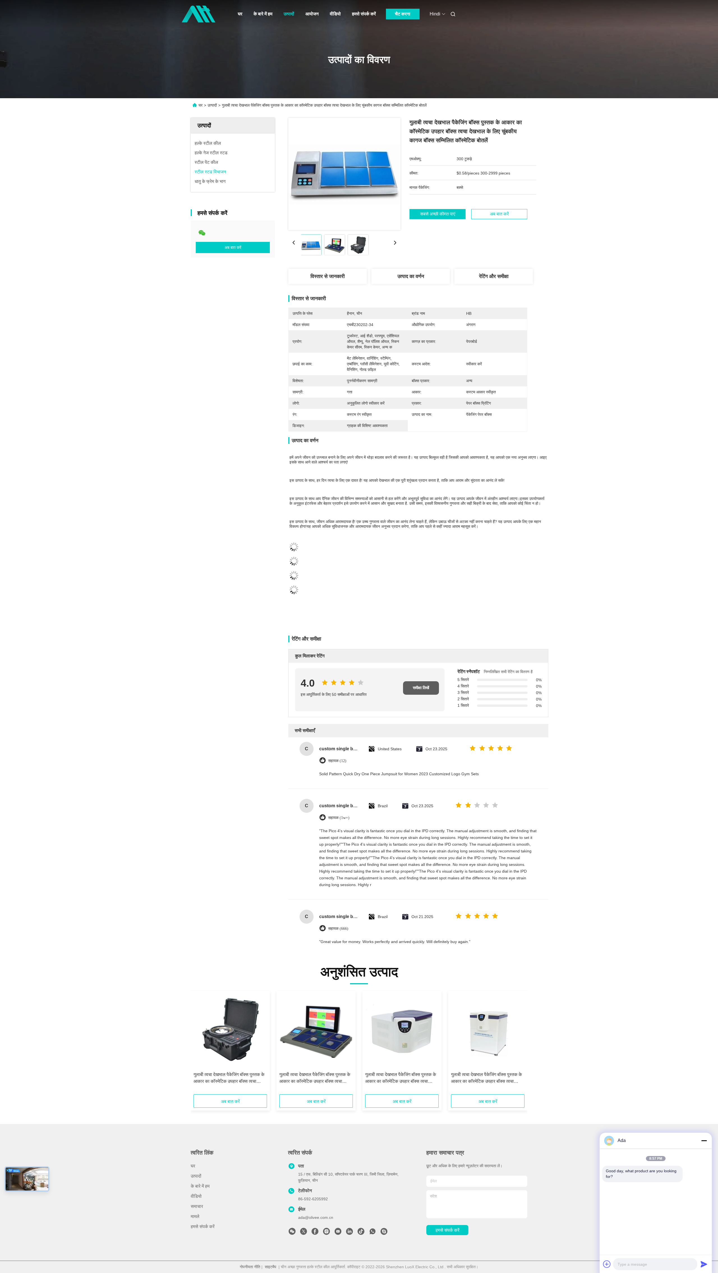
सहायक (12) (337, 761)
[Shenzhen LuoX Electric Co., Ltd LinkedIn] (349, 1233)
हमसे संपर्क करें (364, 14)
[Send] (703, 1264)
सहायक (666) (338, 928)
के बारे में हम (263, 14)
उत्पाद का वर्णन (410, 276)
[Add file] (607, 1264)
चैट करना (402, 14)
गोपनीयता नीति (250, 1267)
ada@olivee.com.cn (315, 1217)
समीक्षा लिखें (421, 688)
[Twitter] (303, 1233)
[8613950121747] (372, 1233)
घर (240, 14)
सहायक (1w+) (338, 818)
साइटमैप (270, 1267)
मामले (195, 1216)
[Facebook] (315, 1233)
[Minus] (704, 1140)
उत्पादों (289, 14)
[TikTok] (361, 1233)
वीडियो (335, 14)
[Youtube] (338, 1233)
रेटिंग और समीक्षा (493, 276)
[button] (201, 1045)
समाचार (197, 1206)
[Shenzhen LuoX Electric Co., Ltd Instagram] (326, 1233)
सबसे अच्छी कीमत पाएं (437, 214)
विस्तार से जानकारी (327, 276)
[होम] (198, 14)
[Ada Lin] (384, 1233)
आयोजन (312, 14)
